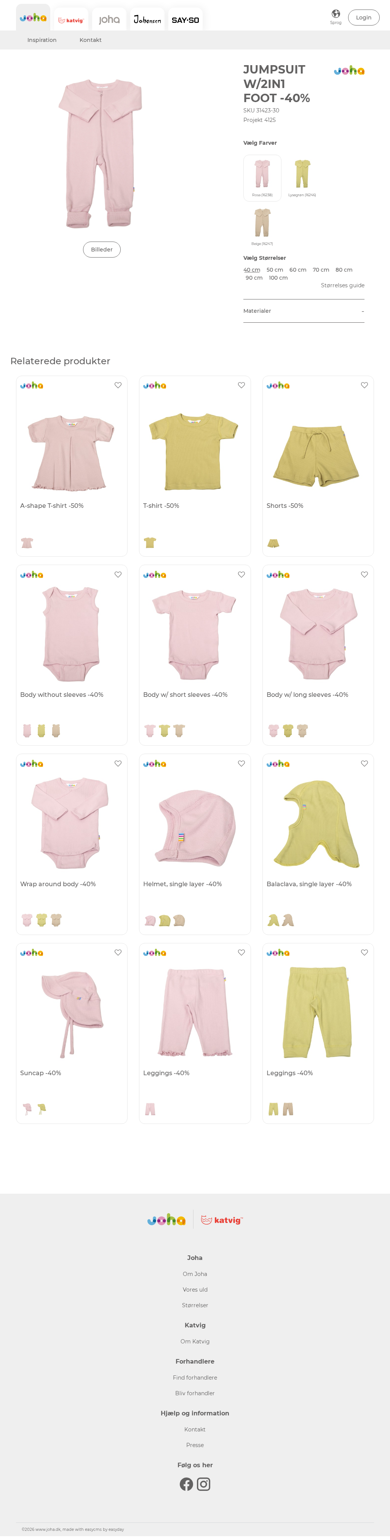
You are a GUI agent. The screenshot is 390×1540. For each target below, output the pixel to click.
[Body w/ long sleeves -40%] (317, 634)
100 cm (278, 277)
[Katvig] (71, 19)
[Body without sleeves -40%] (70, 634)
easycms (93, 1529)
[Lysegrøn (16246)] (150, 542)
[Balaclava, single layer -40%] (317, 823)
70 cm (321, 269)
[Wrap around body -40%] (70, 823)
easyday (116, 1529)
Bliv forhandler (195, 1393)
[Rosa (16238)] (27, 542)
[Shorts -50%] (317, 445)
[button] (364, 18)
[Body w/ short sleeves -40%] (194, 634)
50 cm (275, 269)
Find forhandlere (195, 1377)
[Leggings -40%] (194, 1012)
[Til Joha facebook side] (186, 1484)
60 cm (298, 269)
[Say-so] (185, 19)
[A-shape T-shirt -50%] (70, 445)
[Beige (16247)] (56, 731)
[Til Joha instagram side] (203, 1484)
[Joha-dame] (109, 19)
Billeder (102, 249)
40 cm (252, 269)
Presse (195, 1445)
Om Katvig (195, 1341)
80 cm (344, 269)
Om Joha (195, 1274)
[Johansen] (147, 19)
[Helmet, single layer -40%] (194, 823)
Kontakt (91, 40)
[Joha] (33, 17)
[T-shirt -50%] (194, 445)
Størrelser (195, 1305)
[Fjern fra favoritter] (118, 385)
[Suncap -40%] (70, 1012)
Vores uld (195, 1289)
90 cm (254, 277)
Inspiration (42, 40)
